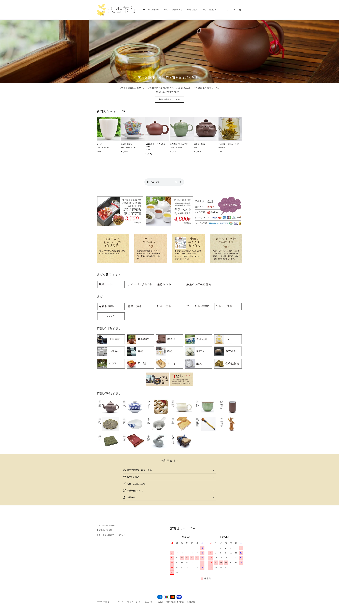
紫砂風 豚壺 (199, 144)
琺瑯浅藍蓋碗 (126, 144)
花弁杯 (99, 144)
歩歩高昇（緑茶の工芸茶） (229, 144)
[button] (154, 9)
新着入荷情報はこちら (169, 99)
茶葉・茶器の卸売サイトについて (111, 535)
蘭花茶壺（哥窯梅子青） (180, 144)
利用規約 (160, 602)
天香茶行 (106, 602)
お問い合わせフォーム (106, 526)
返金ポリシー (149, 602)
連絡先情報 (191, 602)
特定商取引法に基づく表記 (175, 602)
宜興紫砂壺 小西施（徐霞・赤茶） (156, 145)
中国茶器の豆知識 (104, 530)
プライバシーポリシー (134, 602)
